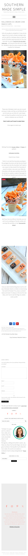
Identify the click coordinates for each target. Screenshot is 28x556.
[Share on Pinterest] (17, 324)
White (17, 147)
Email (2, 385)
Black (23, 147)
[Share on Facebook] (10, 324)
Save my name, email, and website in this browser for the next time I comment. (13, 398)
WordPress (22, 553)
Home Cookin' (11, 327)
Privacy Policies (15, 526)
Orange (13, 147)
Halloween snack (9, 329)
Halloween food (16, 328)
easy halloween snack (10, 328)
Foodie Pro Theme (13, 552)
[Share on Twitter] (14, 324)
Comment (3, 366)
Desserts (7, 327)
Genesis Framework (10, 553)
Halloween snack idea (16, 329)
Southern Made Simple (14, 7)
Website (3, 390)
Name (2, 381)
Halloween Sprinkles (14, 153)
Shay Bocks (21, 552)
